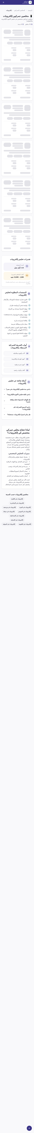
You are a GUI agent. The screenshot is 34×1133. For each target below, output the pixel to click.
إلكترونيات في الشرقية (17, 520)
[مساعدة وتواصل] (29, 1128)
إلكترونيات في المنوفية (9, 524)
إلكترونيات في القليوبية (25, 524)
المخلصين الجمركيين (19, 10)
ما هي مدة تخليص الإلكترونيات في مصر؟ (18, 389)
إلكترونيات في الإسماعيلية (17, 515)
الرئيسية (30, 10)
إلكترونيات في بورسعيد (9, 507)
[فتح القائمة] (3, 2)
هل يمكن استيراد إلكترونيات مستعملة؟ (18, 414)
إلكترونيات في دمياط (9, 511)
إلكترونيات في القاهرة (17, 499)
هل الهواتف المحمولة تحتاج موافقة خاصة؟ (20, 401)
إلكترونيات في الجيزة (25, 507)
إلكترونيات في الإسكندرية (17, 503)
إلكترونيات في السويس (24, 511)
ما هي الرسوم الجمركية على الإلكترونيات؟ (21, 408)
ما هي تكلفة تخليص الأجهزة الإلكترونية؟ (18, 394)
